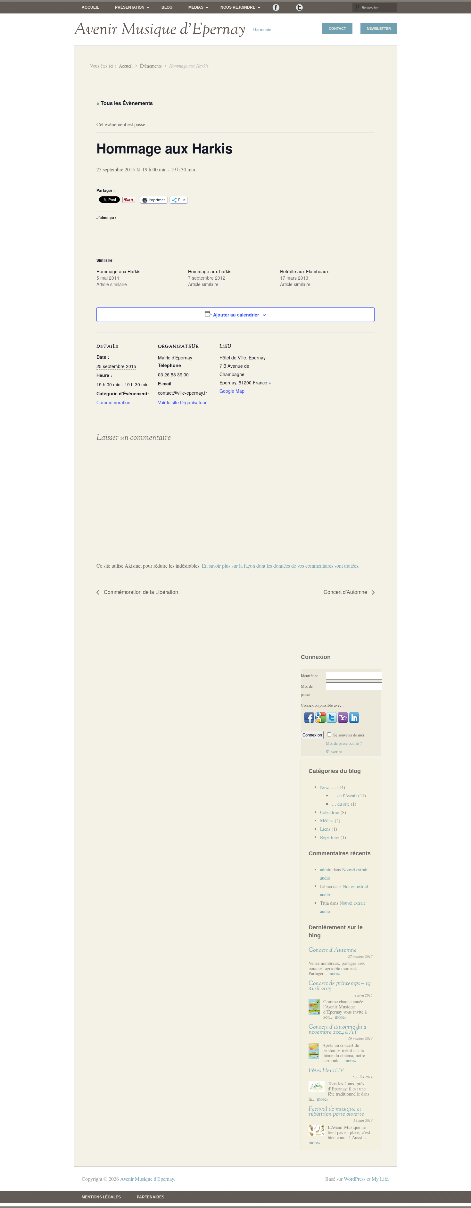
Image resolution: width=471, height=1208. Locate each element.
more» (334, 973)
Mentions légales (101, 1197)
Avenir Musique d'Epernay (159, 29)
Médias (191, 9)
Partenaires (150, 1197)
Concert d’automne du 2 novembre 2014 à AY (338, 1029)
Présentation (126, 9)
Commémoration (113, 402)
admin (325, 870)
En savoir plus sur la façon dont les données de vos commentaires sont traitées (280, 565)
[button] (309, 721)
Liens (325, 829)
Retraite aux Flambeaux (304, 271)
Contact (337, 28)
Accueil (90, 7)
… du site (341, 804)
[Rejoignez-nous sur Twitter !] (299, 7)
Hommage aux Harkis (118, 271)
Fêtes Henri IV (327, 1070)
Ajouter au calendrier (236, 314)
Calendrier (329, 812)
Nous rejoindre (233, 9)
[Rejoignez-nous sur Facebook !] (276, 7)
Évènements (151, 66)
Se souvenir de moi (348, 735)
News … (328, 787)
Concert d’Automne (346, 592)
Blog (166, 7)
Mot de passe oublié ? (344, 743)
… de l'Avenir (344, 796)
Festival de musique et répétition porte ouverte (336, 1111)
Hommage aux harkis (209, 271)
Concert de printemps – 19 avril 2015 (340, 985)
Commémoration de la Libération (140, 592)
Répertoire (329, 837)
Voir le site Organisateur (182, 402)
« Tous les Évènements (124, 103)
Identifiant (309, 675)
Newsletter (379, 28)
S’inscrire (334, 751)
